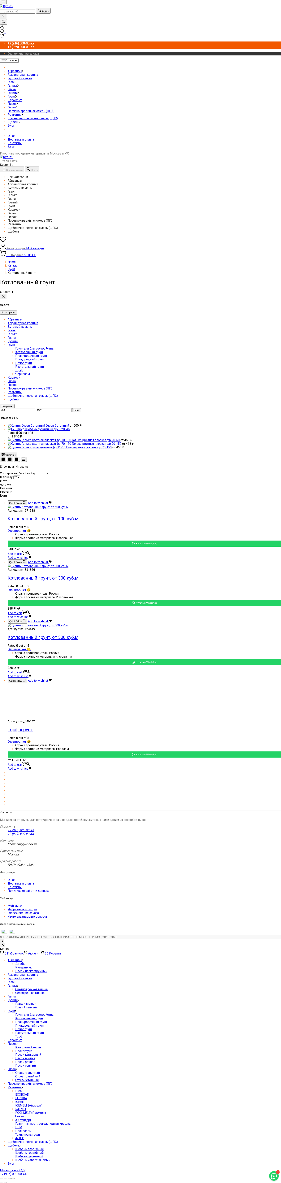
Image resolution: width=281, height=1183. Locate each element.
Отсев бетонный (27, 1080)
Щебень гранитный (29, 1156)
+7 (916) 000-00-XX (21, 830)
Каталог (13, 265)
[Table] (24, 459)
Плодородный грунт (29, 359)
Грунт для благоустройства (34, 348)
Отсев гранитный (27, 1073)
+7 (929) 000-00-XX (21, 834)
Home (12, 262)
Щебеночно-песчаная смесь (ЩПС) (33, 118)
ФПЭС (19, 1138)
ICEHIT (20, 1102)
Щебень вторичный (29, 1149)
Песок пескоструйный (31, 971)
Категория (7, 312)
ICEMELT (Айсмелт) (28, 1105)
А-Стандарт (23, 1120)
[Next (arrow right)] (5, 1182)
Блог (11, 125)
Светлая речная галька (31, 989)
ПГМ (18, 1127)
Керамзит (15, 100)
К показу (6, 477)
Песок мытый (25, 1058)
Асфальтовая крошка (23, 74)
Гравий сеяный (26, 1007)
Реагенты (15, 114)
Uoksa (19, 1116)
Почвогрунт (23, 363)
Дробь (20, 964)
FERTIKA (21, 1098)
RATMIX (20, 1109)
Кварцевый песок (28, 1047)
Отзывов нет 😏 (19, 531)
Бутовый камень (20, 78)
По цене (6, 406)
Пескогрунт (23, 1051)
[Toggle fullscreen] (9, 1178)
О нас (11, 136)
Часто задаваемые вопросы (28, 916)
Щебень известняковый (32, 1160)
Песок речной (25, 1062)
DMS (18, 1091)
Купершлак (23, 967)
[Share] (5, 1178)
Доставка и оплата (21, 139)
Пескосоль (23, 1131)
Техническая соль (28, 1134)
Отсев (12, 107)
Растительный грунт (29, 366)
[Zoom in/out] (13, 1178)
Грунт (11, 96)
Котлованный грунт (29, 352)
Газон (11, 82)
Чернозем (22, 374)
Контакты (15, 143)
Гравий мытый (25, 1004)
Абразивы (15, 71)
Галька (12, 85)
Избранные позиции (22, 909)
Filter (76, 410)
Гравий (13, 93)
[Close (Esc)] (1, 1178)
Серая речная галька (30, 993)
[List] (17, 459)
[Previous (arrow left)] (1, 1182)
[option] (144, 177)
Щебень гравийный (29, 1153)
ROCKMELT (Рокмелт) (30, 1113)
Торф (19, 370)
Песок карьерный (28, 1054)
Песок (12, 104)
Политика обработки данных (28, 891)
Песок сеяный (25, 1065)
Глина (12, 89)
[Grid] (3, 459)
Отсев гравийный (27, 1076)
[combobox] (17, 12)
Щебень (13, 122)
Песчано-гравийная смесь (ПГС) (31, 111)
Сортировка (8, 473)
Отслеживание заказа (23, 53)
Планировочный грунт (31, 356)
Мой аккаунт (17, 905)
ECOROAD (22, 1094)
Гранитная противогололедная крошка (43, 1123)
